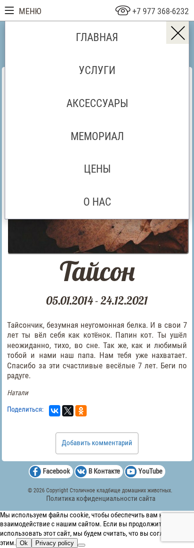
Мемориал (97, 136)
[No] (81, 545)
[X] (67, 410)
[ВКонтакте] (54, 410)
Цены (97, 169)
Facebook (56, 471)
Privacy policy (54, 543)
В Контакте (104, 471)
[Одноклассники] (81, 410)
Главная (97, 37)
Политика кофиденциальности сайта (100, 498)
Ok (24, 543)
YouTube (150, 471)
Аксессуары (97, 103)
